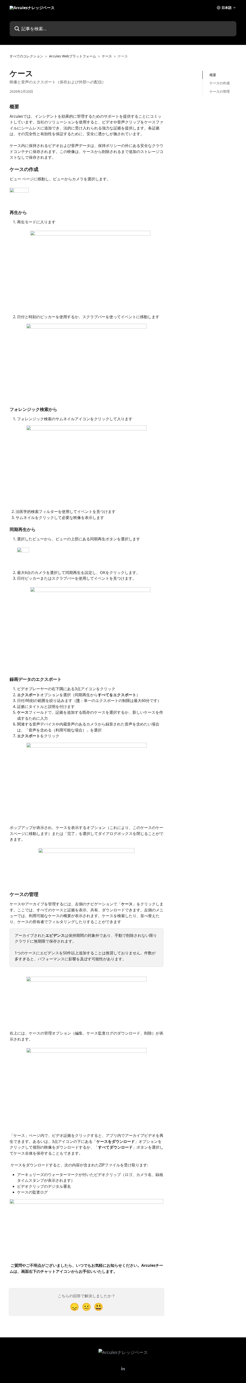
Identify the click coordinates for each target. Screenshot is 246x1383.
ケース (107, 56)
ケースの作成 (219, 83)
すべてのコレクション (26, 56)
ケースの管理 (219, 91)
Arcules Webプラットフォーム (72, 56)
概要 (212, 75)
